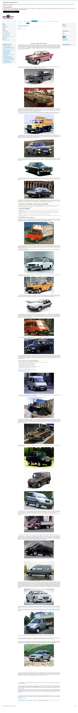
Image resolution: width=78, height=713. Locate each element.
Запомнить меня (65, 35)
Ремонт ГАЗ (40, 21)
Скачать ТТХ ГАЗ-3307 (5, 31)
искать (28, 23)
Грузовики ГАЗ (14, 21)
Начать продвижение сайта (11, 11)
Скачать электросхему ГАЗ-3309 (6, 33)
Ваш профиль (65, 25)
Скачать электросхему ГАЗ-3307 (6, 32)
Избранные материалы (54, 21)
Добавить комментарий (22, 698)
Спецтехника (45, 21)
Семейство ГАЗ (8, 21)
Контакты (64, 26)
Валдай (25, 21)
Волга (22, 21)
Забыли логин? (65, 39)
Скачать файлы (34, 21)
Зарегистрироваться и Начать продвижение (26, 217)
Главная (3, 21)
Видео (49, 21)
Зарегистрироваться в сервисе (24, 370)
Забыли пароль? (65, 40)
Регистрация (65, 38)
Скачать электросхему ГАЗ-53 (6, 34)
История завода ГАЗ (23, 26)
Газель (19, 21)
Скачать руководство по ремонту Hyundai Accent (8, 36)
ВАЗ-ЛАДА (29, 21)
